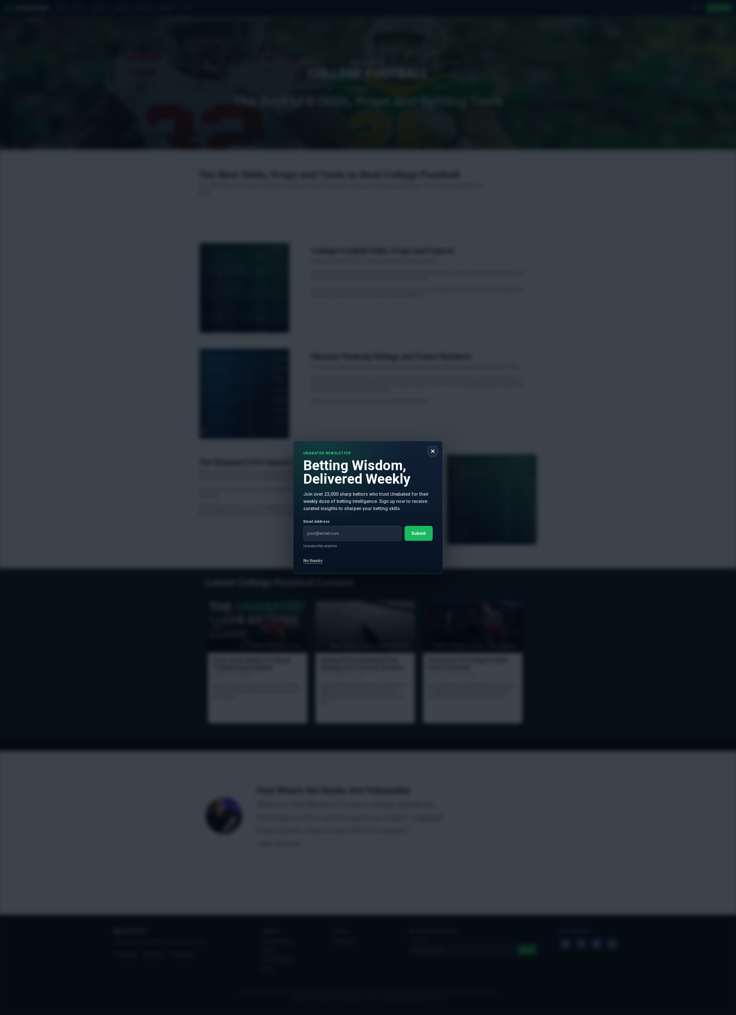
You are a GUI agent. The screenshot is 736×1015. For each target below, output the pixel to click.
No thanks (313, 560)
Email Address (316, 521)
